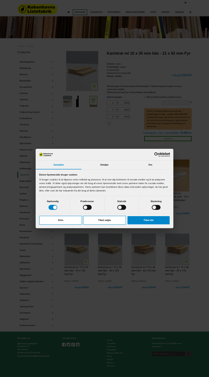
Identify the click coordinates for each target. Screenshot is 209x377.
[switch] (87, 207)
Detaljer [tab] (104, 164)
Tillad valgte (104, 220)
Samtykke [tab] (58, 164)
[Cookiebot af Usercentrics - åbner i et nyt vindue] (156, 154)
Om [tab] (150, 164)
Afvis (60, 220)
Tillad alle (149, 220)
